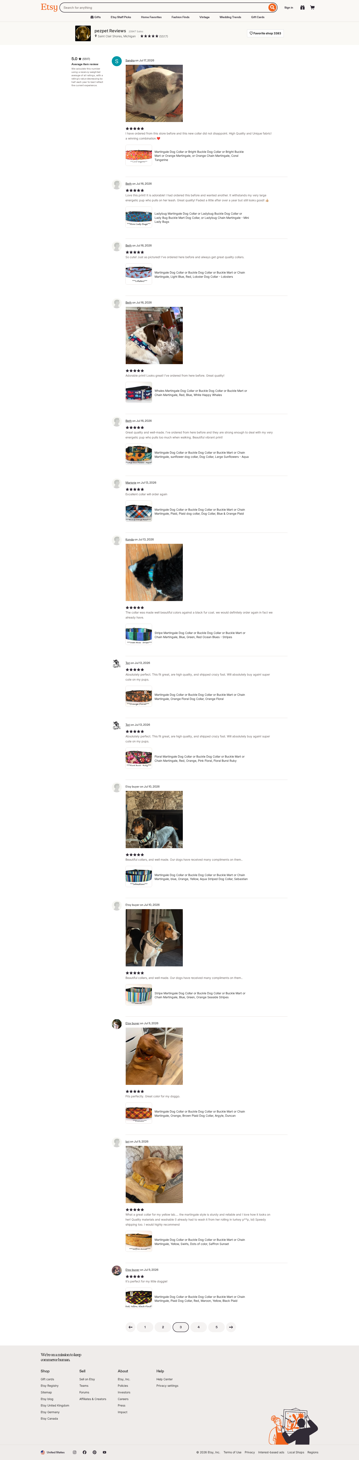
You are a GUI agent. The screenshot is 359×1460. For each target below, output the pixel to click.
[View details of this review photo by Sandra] (154, 93)
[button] (53, 1452)
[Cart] (312, 7)
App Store (55, 1433)
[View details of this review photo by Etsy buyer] (154, 819)
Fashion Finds (180, 17)
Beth (128, 183)
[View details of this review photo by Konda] (154, 572)
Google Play (86, 1433)
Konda (129, 539)
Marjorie (130, 482)
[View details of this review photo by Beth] (154, 335)
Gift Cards (257, 17)
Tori (127, 663)
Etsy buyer (132, 1023)
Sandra (130, 60)
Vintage (204, 17)
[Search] (272, 7)
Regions (312, 1452)
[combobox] (163, 7)
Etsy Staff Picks (121, 17)
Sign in (288, 7)
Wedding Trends (230, 17)
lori (127, 1141)
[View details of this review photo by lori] (154, 1174)
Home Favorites (151, 17)
